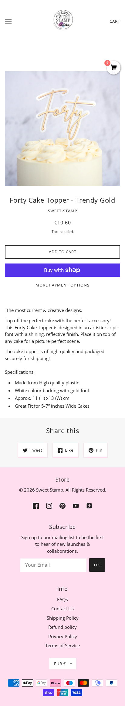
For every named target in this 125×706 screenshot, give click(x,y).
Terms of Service (62, 645)
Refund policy (62, 627)
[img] (35, 505)
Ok (97, 565)
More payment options (62, 285)
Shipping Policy (63, 618)
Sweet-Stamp (62, 211)
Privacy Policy (62, 636)
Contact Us (62, 608)
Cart (115, 21)
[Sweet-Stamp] (62, 21)
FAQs (62, 599)
